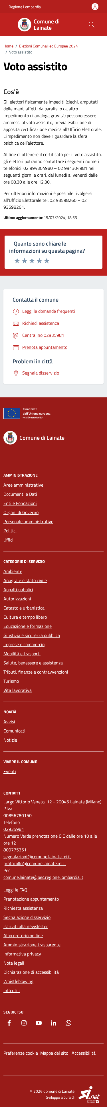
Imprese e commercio (24, 644)
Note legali (13, 962)
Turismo (11, 681)
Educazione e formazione (27, 626)
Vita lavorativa (17, 690)
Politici (10, 530)
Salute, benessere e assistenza (33, 662)
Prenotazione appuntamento (31, 898)
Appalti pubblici (18, 589)
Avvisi (9, 721)
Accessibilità (84, 1053)
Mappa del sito (54, 1053)
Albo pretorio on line (23, 935)
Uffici (8, 539)
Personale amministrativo (28, 521)
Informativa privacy (22, 953)
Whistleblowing (18, 981)
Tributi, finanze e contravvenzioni (35, 671)
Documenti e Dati (20, 494)
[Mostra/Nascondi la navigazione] (6, 24)
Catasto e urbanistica (24, 607)
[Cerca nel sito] (91, 24)
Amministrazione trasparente (31, 944)
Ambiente (12, 571)
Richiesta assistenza (23, 908)
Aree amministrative (23, 484)
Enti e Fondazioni (20, 503)
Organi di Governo (21, 512)
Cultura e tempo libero (25, 617)
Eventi (9, 771)
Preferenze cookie (20, 1053)
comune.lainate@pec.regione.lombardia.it (43, 877)
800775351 (15, 849)
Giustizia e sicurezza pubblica (31, 635)
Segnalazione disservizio (27, 917)
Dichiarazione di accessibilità (31, 972)
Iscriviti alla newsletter (25, 926)
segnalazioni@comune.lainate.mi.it (37, 856)
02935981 (13, 829)
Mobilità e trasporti (22, 653)
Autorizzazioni (17, 598)
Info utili (11, 990)
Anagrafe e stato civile (25, 580)
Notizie (10, 739)
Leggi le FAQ (15, 889)
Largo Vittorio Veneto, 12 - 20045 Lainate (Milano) (52, 801)
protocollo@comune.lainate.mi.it (34, 863)
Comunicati (14, 730)
